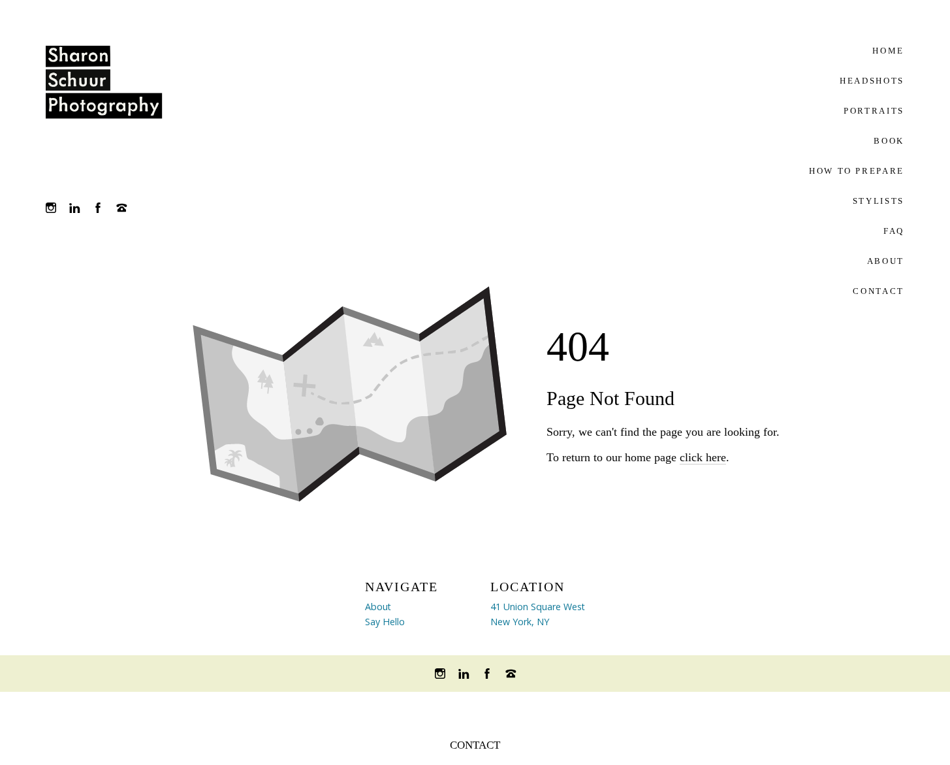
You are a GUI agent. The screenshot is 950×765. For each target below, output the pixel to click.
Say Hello (385, 621)
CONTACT (475, 745)
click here (703, 457)
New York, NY (519, 621)
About (378, 606)
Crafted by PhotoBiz (475, 709)
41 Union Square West (537, 606)
